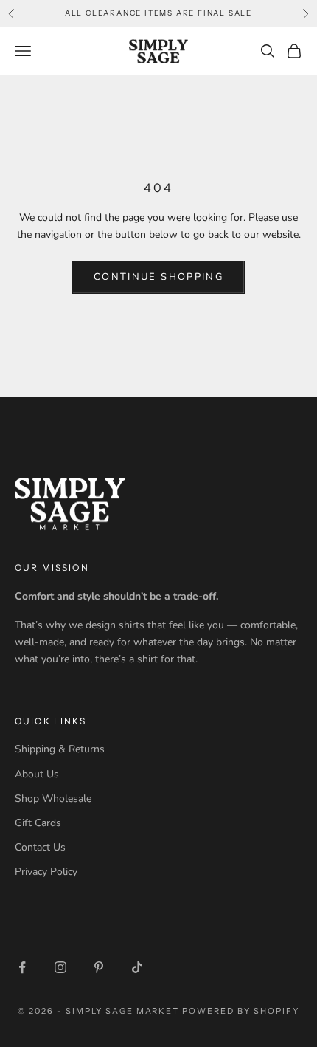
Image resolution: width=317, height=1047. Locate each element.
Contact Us (40, 847)
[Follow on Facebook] (22, 967)
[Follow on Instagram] (60, 967)
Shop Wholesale (53, 799)
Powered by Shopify (240, 1011)
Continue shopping (158, 277)
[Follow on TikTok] (137, 967)
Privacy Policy (46, 872)
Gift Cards (38, 823)
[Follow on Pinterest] (98, 967)
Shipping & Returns (60, 749)
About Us (37, 774)
